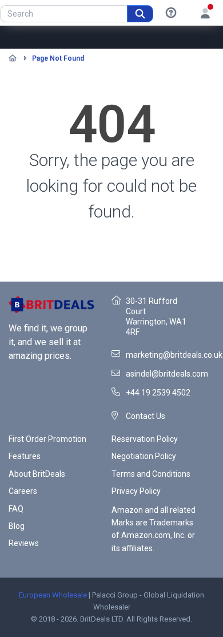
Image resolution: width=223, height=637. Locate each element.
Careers (23, 491)
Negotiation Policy (144, 456)
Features (25, 456)
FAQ (16, 508)
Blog (17, 526)
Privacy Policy (136, 491)
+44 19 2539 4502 (158, 392)
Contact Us (145, 416)
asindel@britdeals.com (167, 373)
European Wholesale (53, 595)
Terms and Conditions (151, 473)
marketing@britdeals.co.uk (174, 354)
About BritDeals (37, 473)
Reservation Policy (145, 439)
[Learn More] (171, 13)
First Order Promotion (47, 439)
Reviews (24, 543)
